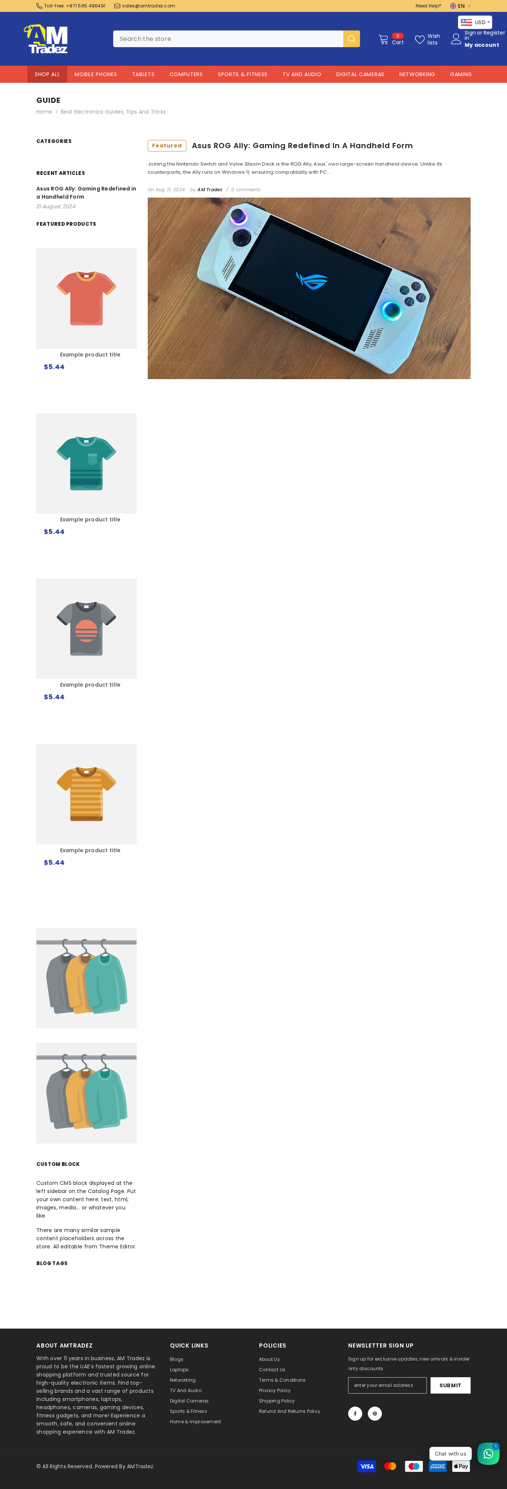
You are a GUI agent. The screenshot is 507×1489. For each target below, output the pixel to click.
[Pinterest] (375, 1414)
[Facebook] (355, 1414)
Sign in (470, 35)
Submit (450, 1385)
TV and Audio (301, 74)
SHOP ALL (47, 74)
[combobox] (228, 38)
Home (44, 111)
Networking (417, 74)
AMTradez (140, 1466)
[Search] (236, 38)
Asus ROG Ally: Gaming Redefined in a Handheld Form (282, 145)
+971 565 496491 (85, 6)
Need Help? (429, 6)
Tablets (143, 74)
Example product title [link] (90, 354)
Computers (186, 74)
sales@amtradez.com (148, 6)
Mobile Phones (96, 74)
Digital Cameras (360, 74)
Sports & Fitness (243, 74)
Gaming (461, 74)
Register (494, 33)
